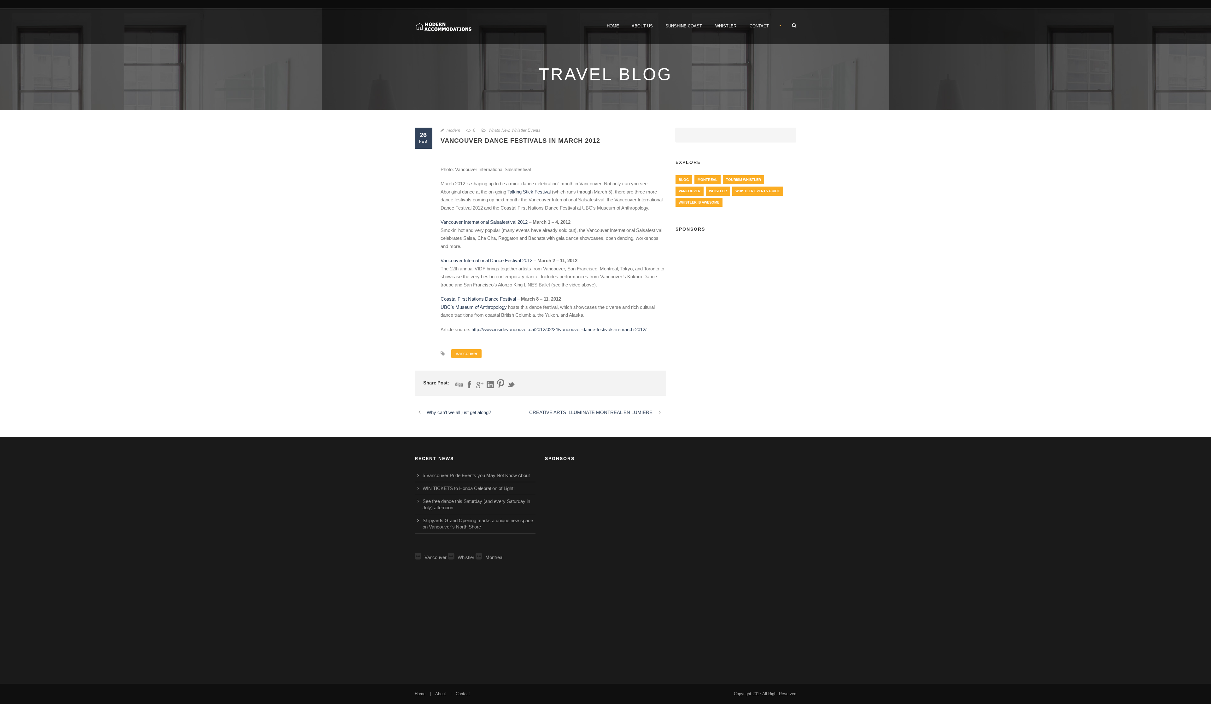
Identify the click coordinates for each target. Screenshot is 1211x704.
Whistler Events (526, 130)
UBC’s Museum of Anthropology (474, 307)
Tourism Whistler (743, 180)
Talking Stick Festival (529, 191)
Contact (759, 26)
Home (613, 26)
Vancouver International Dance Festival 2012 (486, 260)
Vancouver (466, 353)
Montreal (707, 180)
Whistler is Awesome (699, 202)
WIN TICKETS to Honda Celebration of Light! (469, 488)
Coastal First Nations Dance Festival (478, 299)
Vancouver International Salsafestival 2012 (484, 222)
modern (453, 130)
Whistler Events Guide (757, 191)
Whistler (725, 26)
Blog (684, 180)
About (440, 693)
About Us (642, 26)
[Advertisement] (736, 284)
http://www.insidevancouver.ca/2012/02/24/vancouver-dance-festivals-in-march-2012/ (558, 329)
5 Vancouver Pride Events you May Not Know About (476, 475)
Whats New (498, 130)
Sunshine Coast (683, 26)
